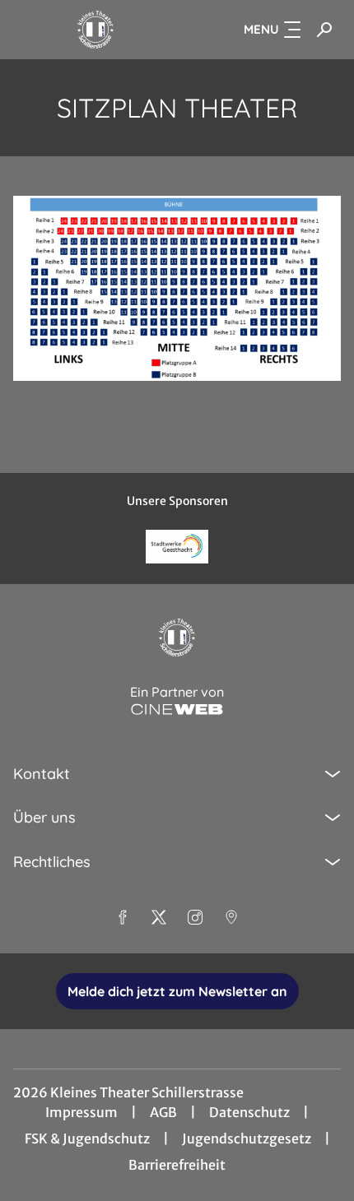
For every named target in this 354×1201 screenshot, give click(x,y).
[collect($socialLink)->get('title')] (122, 917)
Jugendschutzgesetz (246, 1138)
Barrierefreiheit (177, 1165)
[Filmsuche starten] (324, 29)
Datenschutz (249, 1112)
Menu (261, 29)
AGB (163, 1112)
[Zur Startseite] (95, 29)
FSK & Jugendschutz (87, 1138)
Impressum (81, 1112)
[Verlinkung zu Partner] (177, 547)
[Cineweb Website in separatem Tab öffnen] (177, 709)
